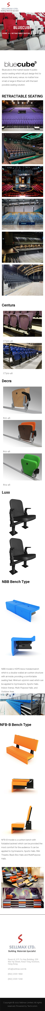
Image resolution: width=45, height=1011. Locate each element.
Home (4, 33)
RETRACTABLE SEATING (21, 33)
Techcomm (32, 1006)
